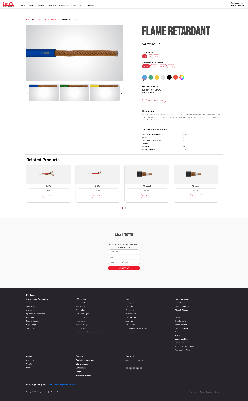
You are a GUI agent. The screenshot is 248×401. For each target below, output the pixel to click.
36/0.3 (162, 66)
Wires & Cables (181, 339)
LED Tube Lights (82, 303)
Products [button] (41, 5)
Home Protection (182, 324)
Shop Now (52, 5)
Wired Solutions (181, 303)
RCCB (177, 335)
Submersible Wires (182, 350)
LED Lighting (81, 299)
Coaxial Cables (180, 343)
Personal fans (130, 314)
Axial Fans (129, 321)
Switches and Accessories (37, 299)
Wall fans (129, 306)
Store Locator (64, 5)
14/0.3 (171, 66)
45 (145, 56)
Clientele (29, 364)
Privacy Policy (193, 392)
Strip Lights (80, 310)
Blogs (82, 5)
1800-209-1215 (238, 5)
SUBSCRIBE (124, 268)
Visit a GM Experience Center (63, 384)
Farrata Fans (130, 324)
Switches (29, 303)
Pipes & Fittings (181, 310)
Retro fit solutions (182, 306)
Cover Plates (31, 306)
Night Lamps (31, 324)
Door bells (30, 317)
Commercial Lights (83, 328)
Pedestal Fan (130, 317)
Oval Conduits (180, 321)
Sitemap (217, 392)
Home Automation (182, 299)
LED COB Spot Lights (84, 317)
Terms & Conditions (206, 392)
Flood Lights (80, 321)
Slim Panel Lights (82, 314)
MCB (177, 332)
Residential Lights (82, 324)
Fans (127, 299)
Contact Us (90, 5)
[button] (122, 208)
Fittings (177, 317)
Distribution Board (182, 328)
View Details (48, 196)
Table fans (129, 310)
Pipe (177, 314)
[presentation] (27, 93)
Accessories (30, 310)
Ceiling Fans (130, 303)
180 (156, 56)
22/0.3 (154, 66)
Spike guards (31, 328)
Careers (74, 5)
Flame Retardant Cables (184, 346)
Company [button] (31, 5)
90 (150, 56)
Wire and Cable (39, 19)
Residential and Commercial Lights (89, 332)
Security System (32, 321)
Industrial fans (130, 332)
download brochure (155, 100)
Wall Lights (80, 306)
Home (23, 5)
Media (28, 367)
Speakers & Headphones (36, 314)
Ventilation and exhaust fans (136, 328)
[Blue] (144, 77)
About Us (30, 360)
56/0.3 (146, 66)
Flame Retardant (54, 19)
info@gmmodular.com (134, 360)
